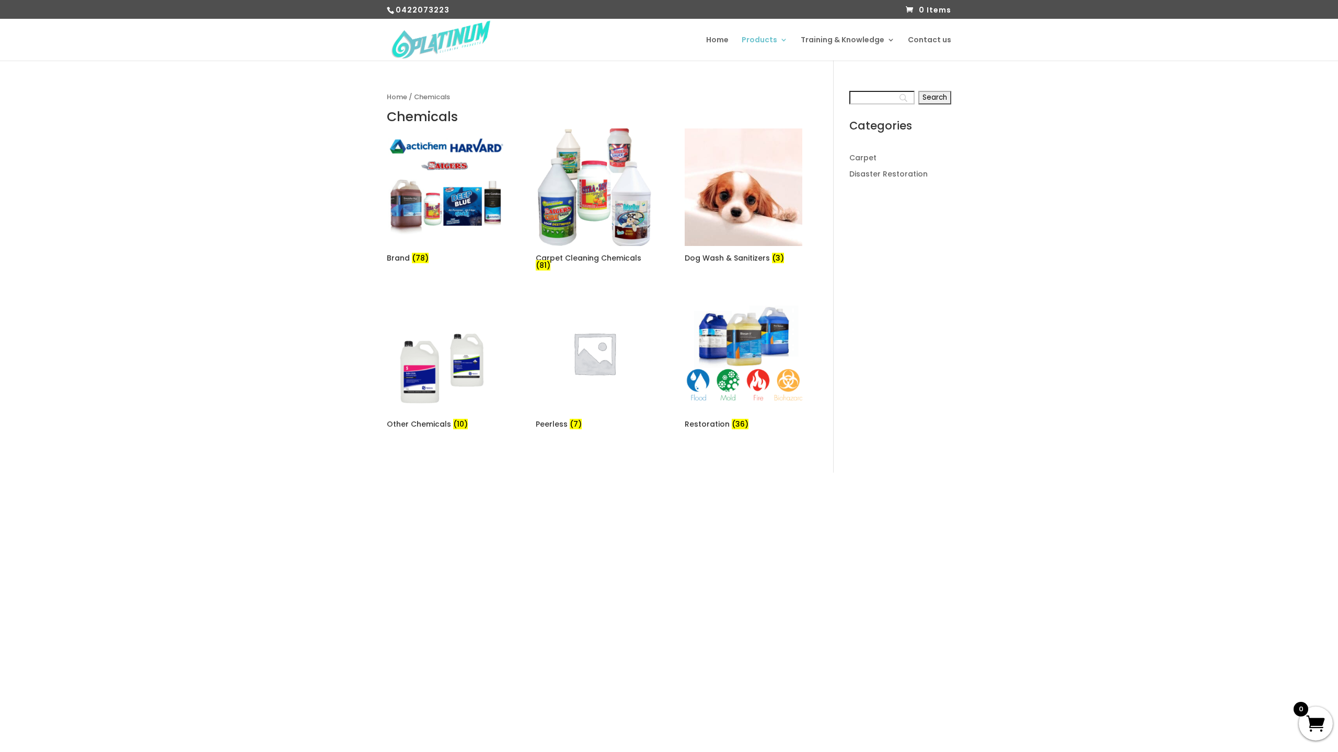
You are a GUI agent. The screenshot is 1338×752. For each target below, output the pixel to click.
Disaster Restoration (888, 174)
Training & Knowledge (842, 40)
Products (759, 40)
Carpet (862, 157)
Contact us (929, 40)
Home (717, 40)
